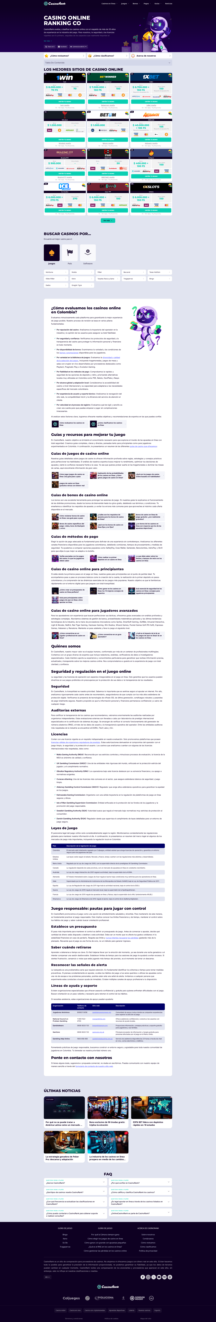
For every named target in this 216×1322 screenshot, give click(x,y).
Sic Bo (65, 1242)
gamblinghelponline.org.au (102, 1039)
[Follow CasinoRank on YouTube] (159, 1277)
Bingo (65, 1234)
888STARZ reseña (107, 177)
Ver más (106, 220)
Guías (157, 3)
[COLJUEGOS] (71, 1298)
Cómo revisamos (148, 1242)
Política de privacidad (148, 1251)
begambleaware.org (100, 1025)
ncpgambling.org (98, 1019)
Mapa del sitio (145, 1318)
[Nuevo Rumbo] (123, 1298)
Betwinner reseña (108, 105)
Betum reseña (108, 143)
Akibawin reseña (151, 143)
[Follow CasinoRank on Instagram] (148, 1277)
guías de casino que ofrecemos (143, 446)
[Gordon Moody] (137, 1298)
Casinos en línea (108, 3)
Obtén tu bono (65, 101)
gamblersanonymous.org (101, 1012)
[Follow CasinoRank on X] (153, 1277)
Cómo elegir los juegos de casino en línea (105, 1238)
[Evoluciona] (105, 1298)
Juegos (124, 3)
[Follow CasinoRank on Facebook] (143, 1277)
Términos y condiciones (74, 1318)
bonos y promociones (69, 353)
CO (46, 1277)
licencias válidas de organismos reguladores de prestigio (75, 742)
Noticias (168, 3)
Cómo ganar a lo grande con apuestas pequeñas (105, 1242)
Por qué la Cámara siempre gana (105, 1234)
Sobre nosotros (148, 1234)
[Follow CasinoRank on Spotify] (164, 1277)
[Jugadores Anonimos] (87, 1298)
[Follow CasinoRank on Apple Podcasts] (170, 1277)
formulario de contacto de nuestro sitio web (94, 1066)
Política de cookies (111, 1318)
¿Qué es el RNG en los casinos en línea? (105, 1247)
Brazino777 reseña (65, 177)
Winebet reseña (65, 143)
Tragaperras (65, 1247)
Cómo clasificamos (148, 1247)
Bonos (135, 3)
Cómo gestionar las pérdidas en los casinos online (105, 1251)
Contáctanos (148, 1238)
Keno (65, 1238)
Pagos (146, 3)
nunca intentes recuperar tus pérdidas (122, 938)
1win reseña (64, 105)
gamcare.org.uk (98, 1032)
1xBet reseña (151, 105)
